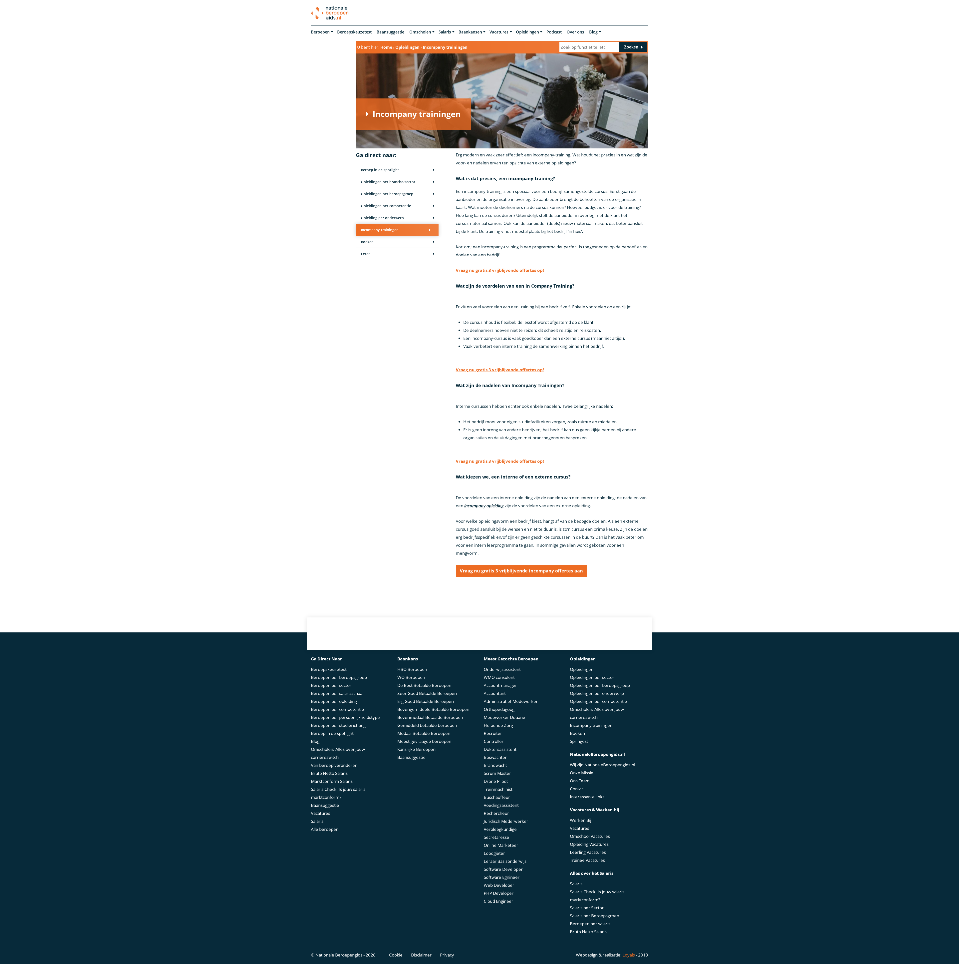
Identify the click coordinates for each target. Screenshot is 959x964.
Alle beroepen (324, 829)
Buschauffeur (497, 797)
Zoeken (631, 47)
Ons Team (580, 781)
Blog (593, 32)
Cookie (396, 955)
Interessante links (587, 797)
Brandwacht (495, 765)
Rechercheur (496, 813)
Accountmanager (500, 685)
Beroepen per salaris (590, 924)
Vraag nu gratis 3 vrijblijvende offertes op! (500, 270)
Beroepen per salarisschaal (337, 693)
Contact (577, 789)
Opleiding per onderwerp (382, 217)
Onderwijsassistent (502, 669)
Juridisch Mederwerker (506, 821)
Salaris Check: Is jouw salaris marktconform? (338, 793)
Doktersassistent (500, 749)
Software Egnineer (501, 877)
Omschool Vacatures (590, 836)
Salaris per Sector (587, 908)
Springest (579, 741)
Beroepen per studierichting (338, 725)
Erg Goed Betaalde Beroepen (425, 701)
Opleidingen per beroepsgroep (387, 193)
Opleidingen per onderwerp (597, 693)
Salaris (445, 32)
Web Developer (499, 885)
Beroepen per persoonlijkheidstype (345, 717)
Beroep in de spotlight (380, 169)
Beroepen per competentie (337, 709)
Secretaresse (496, 837)
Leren (366, 253)
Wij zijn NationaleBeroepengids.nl (602, 765)
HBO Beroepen (412, 669)
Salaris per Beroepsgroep (594, 916)
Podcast (554, 32)
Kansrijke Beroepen (416, 749)
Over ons (575, 32)
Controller (493, 741)
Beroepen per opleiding (334, 701)
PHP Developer (498, 893)
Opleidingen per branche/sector (388, 181)
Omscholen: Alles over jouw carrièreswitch (338, 753)
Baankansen (470, 32)
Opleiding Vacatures (589, 844)
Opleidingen (527, 32)
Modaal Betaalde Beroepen (423, 733)
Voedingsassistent (501, 805)
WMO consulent (499, 677)
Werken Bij (580, 820)
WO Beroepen (411, 677)
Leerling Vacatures (588, 852)
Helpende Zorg (498, 725)
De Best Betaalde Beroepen (424, 685)
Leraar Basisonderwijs (505, 861)
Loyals (629, 955)
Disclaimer (421, 955)
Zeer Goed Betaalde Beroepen (427, 693)
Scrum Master (497, 773)
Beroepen (320, 32)
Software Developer (503, 869)
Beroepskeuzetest (354, 32)
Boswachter (495, 757)
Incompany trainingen (380, 229)
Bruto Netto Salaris (329, 773)
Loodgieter (494, 853)
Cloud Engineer (498, 901)
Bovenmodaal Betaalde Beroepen (430, 717)
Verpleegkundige (500, 829)
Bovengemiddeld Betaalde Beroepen (433, 709)
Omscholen (420, 32)
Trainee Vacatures (587, 860)
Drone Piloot (496, 781)
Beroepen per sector (331, 685)
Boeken (367, 241)
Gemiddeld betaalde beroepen (427, 725)
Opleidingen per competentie (386, 205)
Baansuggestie (390, 32)
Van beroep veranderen (334, 765)
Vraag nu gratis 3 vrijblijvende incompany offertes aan (521, 571)
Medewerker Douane (504, 717)
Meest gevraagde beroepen (424, 741)
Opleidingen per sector (592, 677)
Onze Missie (581, 773)
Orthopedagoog (499, 709)
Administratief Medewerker (511, 701)
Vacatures (498, 32)
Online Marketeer (501, 845)
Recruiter (493, 733)
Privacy (447, 955)
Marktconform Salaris (332, 781)
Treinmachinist (498, 789)
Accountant (495, 693)
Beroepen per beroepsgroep (339, 677)
